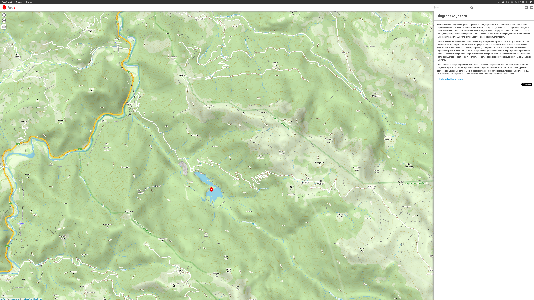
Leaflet (3, 299)
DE (503, 2)
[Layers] (3, 26)
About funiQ (7, 2)
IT (523, 2)
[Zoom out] (3, 20)
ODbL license (37, 299)
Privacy (29, 2)
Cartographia (14, 299)
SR (531, 2)
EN (498, 2)
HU (507, 2)
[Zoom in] (3, 15)
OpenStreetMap (26, 299)
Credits (19, 2)
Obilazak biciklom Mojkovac (451, 79)
